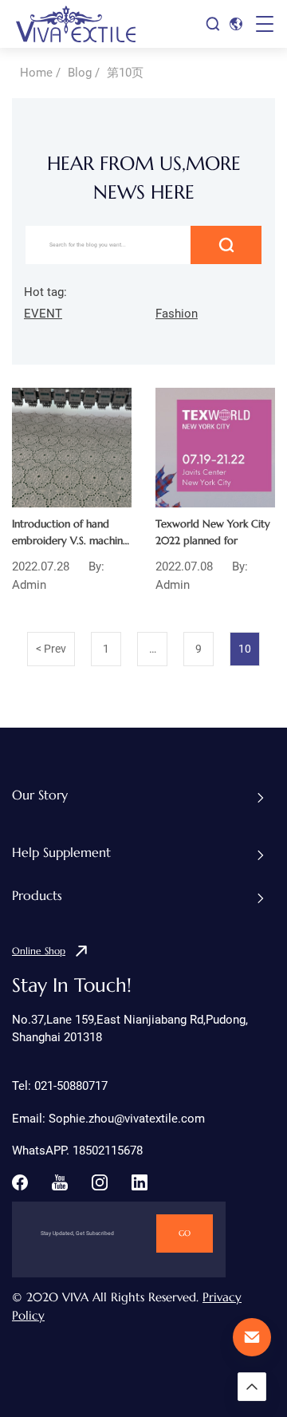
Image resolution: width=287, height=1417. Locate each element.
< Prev (51, 648)
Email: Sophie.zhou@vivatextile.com (108, 1118)
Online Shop (38, 951)
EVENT (43, 313)
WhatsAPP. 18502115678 (77, 1150)
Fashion (176, 313)
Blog (80, 72)
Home (36, 72)
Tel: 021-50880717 (60, 1086)
